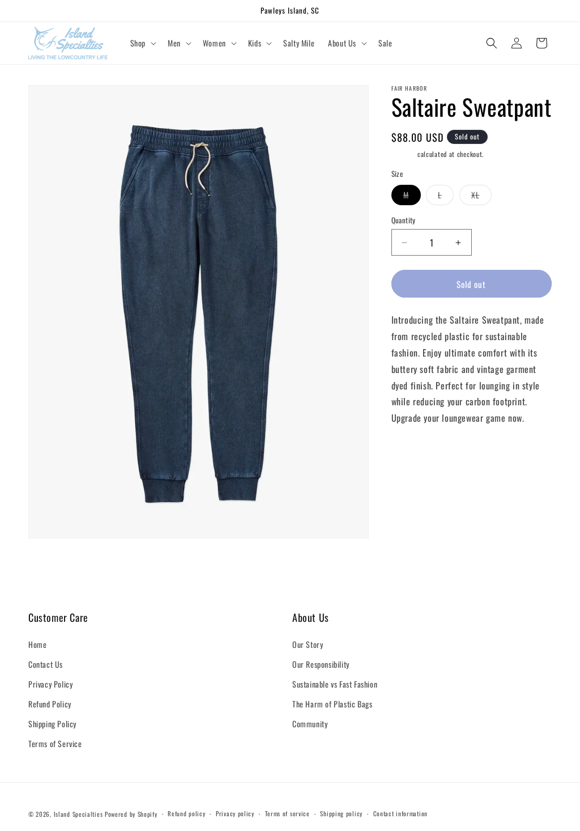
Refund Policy (49, 704)
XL (481, 196)
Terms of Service (55, 743)
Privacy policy (235, 813)
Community (309, 724)
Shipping (403, 154)
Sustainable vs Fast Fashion (334, 684)
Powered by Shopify (131, 814)
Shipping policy (341, 813)
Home (37, 644)
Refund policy (186, 813)
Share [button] (412, 453)
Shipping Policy (52, 724)
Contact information (400, 813)
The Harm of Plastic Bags (332, 704)
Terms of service (287, 813)
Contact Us (45, 664)
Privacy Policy (50, 684)
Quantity (403, 220)
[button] (142, 43)
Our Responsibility (320, 664)
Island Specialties (78, 814)
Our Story (307, 644)
